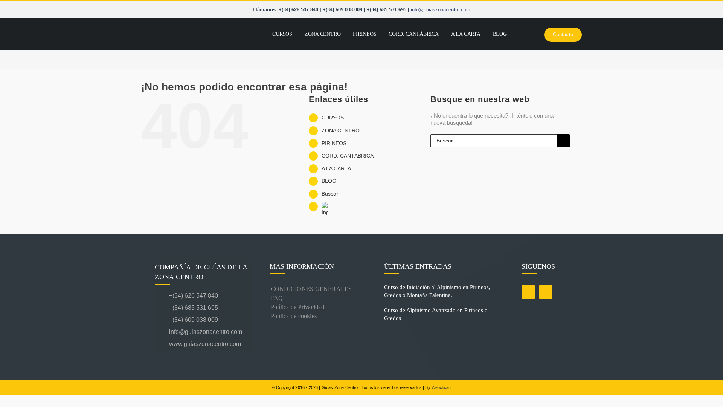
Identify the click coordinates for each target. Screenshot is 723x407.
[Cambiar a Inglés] (525, 34)
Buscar (330, 194)
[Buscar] (515, 34)
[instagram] (545, 292)
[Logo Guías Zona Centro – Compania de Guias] (194, 24)
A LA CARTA (336, 168)
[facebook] (528, 292)
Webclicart (441, 387)
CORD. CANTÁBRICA (348, 156)
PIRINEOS (334, 143)
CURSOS (333, 118)
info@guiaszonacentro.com (440, 9)
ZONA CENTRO (341, 130)
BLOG (329, 181)
